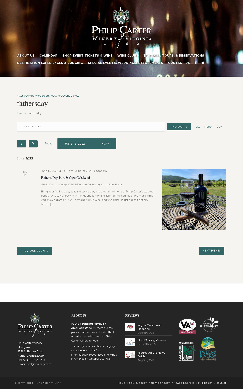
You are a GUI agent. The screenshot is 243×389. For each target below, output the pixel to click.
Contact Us (179, 63)
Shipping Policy (160, 383)
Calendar (48, 55)
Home (121, 383)
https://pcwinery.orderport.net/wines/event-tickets (48, 95)
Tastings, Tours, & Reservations (173, 55)
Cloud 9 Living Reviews (152, 340)
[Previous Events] (21, 143)
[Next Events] (33, 143)
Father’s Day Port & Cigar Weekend (65, 177)
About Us (26, 55)
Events (21, 113)
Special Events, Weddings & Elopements (125, 63)
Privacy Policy (138, 383)
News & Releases (184, 383)
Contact (221, 383)
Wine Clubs (127, 55)
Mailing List (205, 383)
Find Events (179, 126)
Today (48, 143)
